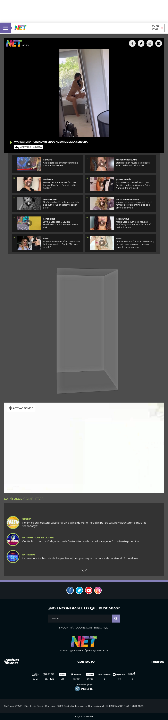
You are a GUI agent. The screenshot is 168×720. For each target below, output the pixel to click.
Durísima (48, 179)
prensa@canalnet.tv (97, 650)
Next (84, 570)
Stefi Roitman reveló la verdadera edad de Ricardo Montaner (133, 164)
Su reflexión (50, 199)
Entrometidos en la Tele (38, 538)
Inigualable (122, 219)
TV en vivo (155, 28)
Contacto (85, 661)
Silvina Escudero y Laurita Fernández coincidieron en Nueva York (60, 225)
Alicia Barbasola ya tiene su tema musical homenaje (60, 164)
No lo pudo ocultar (127, 199)
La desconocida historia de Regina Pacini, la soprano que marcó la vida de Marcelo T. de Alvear (80, 558)
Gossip (26, 519)
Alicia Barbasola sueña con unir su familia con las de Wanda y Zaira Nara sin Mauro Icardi (134, 185)
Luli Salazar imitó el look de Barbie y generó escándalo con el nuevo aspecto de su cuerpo (135, 244)
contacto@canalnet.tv (72, 650)
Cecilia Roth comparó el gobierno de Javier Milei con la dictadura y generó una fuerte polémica (80, 541)
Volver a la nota (31, 147)
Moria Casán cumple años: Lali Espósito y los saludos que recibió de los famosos (133, 225)
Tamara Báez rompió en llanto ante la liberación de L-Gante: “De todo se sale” (61, 244)
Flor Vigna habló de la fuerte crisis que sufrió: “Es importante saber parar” (61, 205)
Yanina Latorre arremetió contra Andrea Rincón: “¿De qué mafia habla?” (59, 185)
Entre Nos (28, 555)
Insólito (47, 160)
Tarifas (157, 661)
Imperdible (49, 219)
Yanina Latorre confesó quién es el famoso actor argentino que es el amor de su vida (134, 205)
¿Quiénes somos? (11, 662)
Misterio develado (126, 160)
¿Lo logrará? (123, 179)
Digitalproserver (84, 716)
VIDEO (46, 238)
